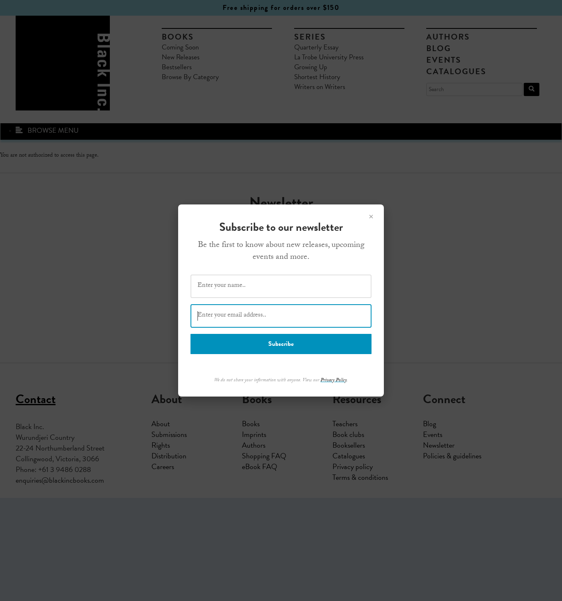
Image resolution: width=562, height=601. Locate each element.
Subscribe (281, 344)
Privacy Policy (333, 380)
